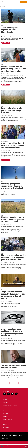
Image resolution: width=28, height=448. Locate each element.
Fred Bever (3, 73)
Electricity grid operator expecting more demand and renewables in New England (12, 185)
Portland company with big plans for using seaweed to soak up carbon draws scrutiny (14, 68)
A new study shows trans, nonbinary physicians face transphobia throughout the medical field (12, 332)
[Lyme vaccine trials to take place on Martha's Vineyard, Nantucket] (13, 97)
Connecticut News (4, 141)
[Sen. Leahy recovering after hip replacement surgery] (13, 356)
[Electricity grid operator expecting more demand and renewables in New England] (13, 172)
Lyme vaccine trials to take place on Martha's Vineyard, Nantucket (12, 110)
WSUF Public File (6, 424)
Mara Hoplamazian (4, 191)
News (2, 25)
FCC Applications (6, 416)
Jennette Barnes (4, 115)
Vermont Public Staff (5, 370)
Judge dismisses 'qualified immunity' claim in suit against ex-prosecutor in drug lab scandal (13, 295)
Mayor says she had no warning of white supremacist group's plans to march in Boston (13, 257)
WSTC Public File (6, 427)
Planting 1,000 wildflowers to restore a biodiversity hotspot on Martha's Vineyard (12, 219)
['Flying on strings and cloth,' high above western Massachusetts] (13, 16)
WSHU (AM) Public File (7, 419)
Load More (14, 383)
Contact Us (5, 399)
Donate (24, 2)
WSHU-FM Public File (7, 422)
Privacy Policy (5, 402)
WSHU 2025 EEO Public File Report (10, 405)
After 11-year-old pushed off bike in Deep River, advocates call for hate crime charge (12, 145)
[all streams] (26, 446)
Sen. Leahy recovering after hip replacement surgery (13, 366)
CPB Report (5, 410)
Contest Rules (5, 413)
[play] (2, 446)
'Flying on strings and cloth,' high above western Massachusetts (12, 29)
